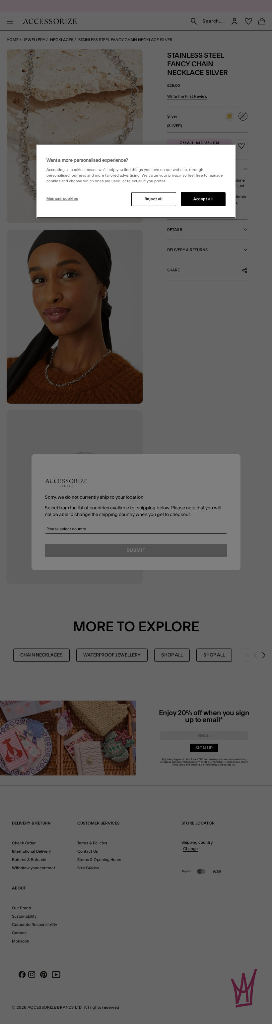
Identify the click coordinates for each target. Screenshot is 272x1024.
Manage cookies (62, 198)
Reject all (154, 199)
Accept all (203, 199)
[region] (136, 181)
